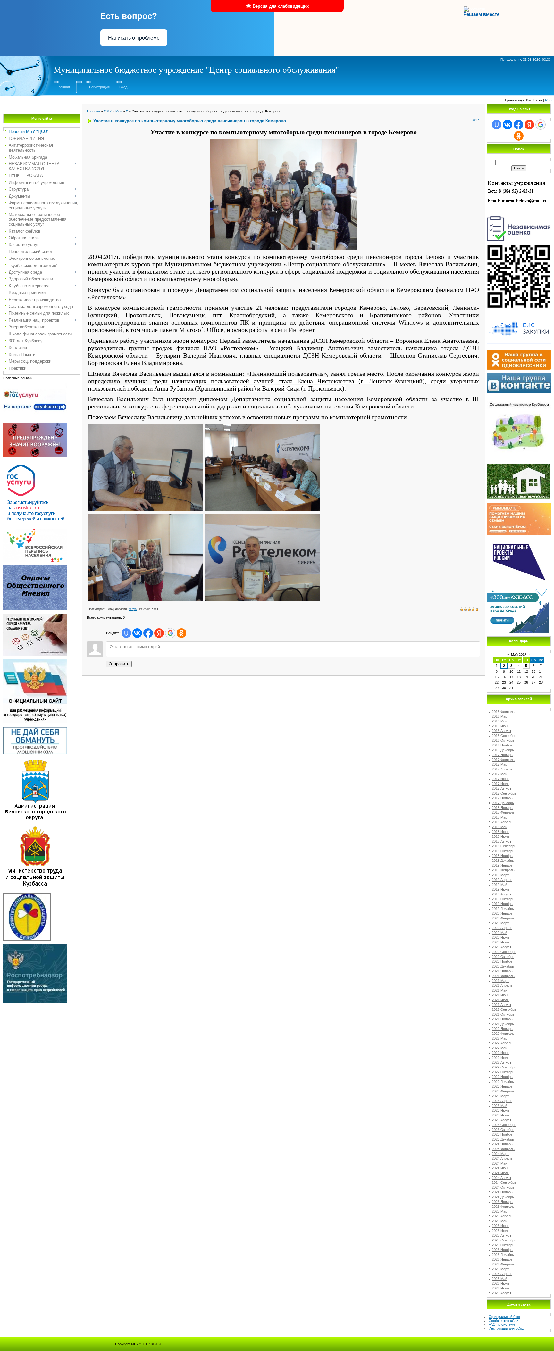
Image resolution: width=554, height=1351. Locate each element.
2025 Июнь (500, 1226)
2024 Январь (502, 1144)
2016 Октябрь (503, 740)
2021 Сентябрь (504, 1009)
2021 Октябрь (503, 1014)
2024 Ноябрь (502, 1192)
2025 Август (501, 1235)
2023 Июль (500, 1115)
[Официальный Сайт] (35, 661)
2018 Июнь (500, 832)
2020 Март (500, 923)
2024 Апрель (502, 1158)
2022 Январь (502, 1029)
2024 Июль (500, 1173)
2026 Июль (500, 1288)
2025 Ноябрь (502, 1250)
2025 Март (500, 1211)
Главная (63, 87)
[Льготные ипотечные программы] (518, 465)
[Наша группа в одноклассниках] (519, 351)
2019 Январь (502, 865)
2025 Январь (502, 1202)
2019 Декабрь (503, 908)
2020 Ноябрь (502, 961)
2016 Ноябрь (502, 745)
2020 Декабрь (503, 966)
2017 (108, 111)
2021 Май (499, 990)
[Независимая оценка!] (35, 615)
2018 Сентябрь (504, 846)
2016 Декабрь (503, 750)
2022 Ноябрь (502, 1077)
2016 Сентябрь (504, 735)
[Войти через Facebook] (148, 633)
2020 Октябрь (503, 957)
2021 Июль (500, 1000)
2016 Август (501, 731)
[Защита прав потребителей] (35, 946)
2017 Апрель (502, 769)
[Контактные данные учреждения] (519, 180)
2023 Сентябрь (504, 1125)
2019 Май (499, 884)
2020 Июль (500, 942)
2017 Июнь (500, 779)
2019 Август (501, 894)
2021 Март (500, 981)
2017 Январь (502, 755)
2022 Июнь (500, 1053)
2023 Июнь (500, 1110)
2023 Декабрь (503, 1139)
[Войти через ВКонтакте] (137, 633)
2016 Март (500, 716)
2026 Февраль (503, 1264)
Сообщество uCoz (503, 1320)
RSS (548, 100)
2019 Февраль (503, 870)
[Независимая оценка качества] (519, 216)
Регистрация (99, 87)
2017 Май (499, 774)
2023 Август (501, 1120)
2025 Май (499, 1221)
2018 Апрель (502, 822)
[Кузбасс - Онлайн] (518, 591)
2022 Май (499, 1048)
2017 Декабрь (503, 803)
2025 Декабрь (503, 1254)
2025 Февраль (503, 1206)
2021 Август (501, 1005)
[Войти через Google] (170, 633)
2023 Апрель (502, 1101)
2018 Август (501, 841)
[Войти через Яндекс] (159, 633)
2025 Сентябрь (504, 1240)
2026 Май (499, 1279)
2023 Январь (502, 1086)
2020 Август (501, 947)
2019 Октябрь (503, 899)
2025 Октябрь (503, 1245)
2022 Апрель (502, 1043)
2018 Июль (500, 836)
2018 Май (499, 827)
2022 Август (501, 1062)
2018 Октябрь (503, 851)
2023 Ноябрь (502, 1134)
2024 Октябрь (503, 1187)
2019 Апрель (502, 880)
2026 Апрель (502, 1274)
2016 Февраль (503, 711)
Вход (123, 87)
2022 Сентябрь (504, 1067)
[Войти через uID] (126, 633)
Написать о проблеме (134, 38)
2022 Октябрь (503, 1072)
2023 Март (500, 1096)
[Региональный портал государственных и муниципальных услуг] (35, 385)
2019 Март (500, 875)
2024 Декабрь (503, 1197)
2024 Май (499, 1163)
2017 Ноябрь (502, 798)
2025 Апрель (502, 1216)
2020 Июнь (500, 937)
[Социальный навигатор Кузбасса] (519, 398)
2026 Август (501, 1293)
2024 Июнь (500, 1168)
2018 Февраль (503, 812)
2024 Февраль (503, 1149)
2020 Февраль (503, 918)
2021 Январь (502, 971)
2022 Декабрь (503, 1081)
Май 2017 (518, 654)
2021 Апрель (502, 985)
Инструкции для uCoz (506, 1328)
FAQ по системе (502, 1324)
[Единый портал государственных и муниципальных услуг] (35, 463)
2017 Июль (500, 784)
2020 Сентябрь (504, 952)
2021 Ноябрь (502, 1019)
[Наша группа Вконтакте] (519, 375)
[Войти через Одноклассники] (181, 633)
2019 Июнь (500, 889)
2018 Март (500, 817)
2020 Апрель (502, 928)
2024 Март (500, 1154)
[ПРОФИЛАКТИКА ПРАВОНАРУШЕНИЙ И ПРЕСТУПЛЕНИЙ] (35, 424)
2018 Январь (502, 808)
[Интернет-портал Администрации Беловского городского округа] (35, 760)
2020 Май (499, 933)
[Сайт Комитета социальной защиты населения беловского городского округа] (27, 895)
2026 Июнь (500, 1283)
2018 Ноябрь (502, 856)
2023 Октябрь (503, 1130)
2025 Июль (500, 1230)
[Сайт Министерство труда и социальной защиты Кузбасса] (35, 827)
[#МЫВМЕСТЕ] (519, 505)
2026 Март (500, 1269)
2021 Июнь (500, 995)
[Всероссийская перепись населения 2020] (35, 530)
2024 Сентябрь (504, 1182)
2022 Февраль (503, 1033)
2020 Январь (502, 913)
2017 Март (500, 764)
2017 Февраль (503, 760)
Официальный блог (504, 1317)
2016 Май (499, 721)
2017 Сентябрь (504, 793)
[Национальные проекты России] (519, 540)
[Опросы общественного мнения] (35, 567)
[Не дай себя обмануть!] (35, 729)
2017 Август (501, 788)
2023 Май (499, 1106)
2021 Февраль (503, 976)
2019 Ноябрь (502, 904)
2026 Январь (502, 1259)
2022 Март (500, 1038)
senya (133, 609)
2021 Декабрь (503, 1024)
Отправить (119, 664)
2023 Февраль (503, 1091)
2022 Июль (500, 1057)
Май (118, 111)
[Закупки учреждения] (519, 315)
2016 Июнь (500, 726)
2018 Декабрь (503, 860)
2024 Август (501, 1178)
